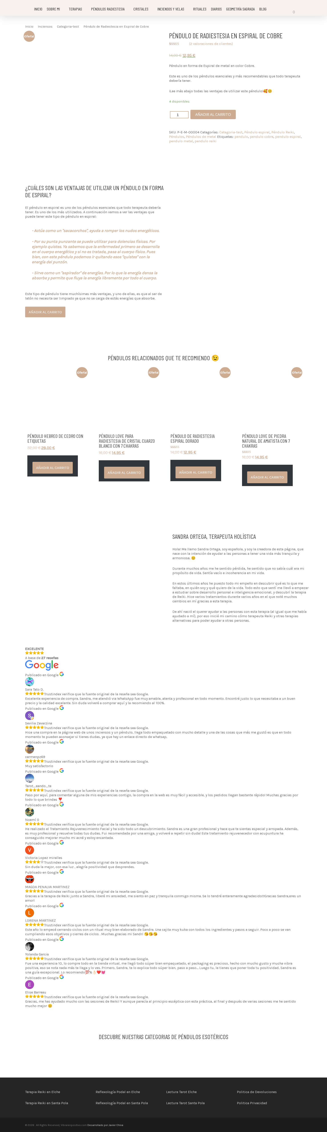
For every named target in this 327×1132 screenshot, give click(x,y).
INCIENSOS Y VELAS (170, 9)
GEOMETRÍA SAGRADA (240, 9)
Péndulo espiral (257, 132)
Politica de (246, 1092)
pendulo (241, 137)
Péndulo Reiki (282, 132)
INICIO (38, 9)
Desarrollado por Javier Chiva (105, 1125)
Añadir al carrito (213, 114)
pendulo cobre (261, 137)
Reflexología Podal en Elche (118, 1092)
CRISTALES (140, 9)
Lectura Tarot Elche (181, 1092)
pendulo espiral (288, 137)
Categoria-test (68, 26)
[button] (52, 468)
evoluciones (267, 1092)
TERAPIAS (75, 9)
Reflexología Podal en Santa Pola (122, 1103)
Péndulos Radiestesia (108, 9)
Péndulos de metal (201, 137)
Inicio (29, 26)
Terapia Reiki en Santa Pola (46, 1103)
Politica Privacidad (252, 1103)
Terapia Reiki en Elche (42, 1092)
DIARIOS (216, 9)
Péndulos (176, 137)
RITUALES (199, 9)
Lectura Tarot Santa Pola (185, 1103)
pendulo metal (181, 141)
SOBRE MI (53, 9)
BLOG (262, 9)
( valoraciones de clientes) (211, 44)
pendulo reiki (205, 141)
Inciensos (45, 26)
